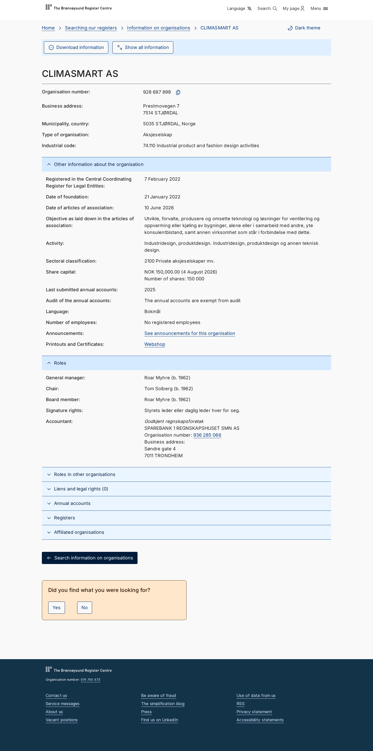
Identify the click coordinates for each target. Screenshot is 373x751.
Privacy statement (254, 711)
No (84, 607)
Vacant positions (62, 719)
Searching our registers (91, 27)
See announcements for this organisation (189, 333)
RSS (240, 703)
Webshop (154, 344)
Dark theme (307, 27)
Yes (57, 607)
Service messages (62, 703)
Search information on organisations (93, 557)
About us (54, 711)
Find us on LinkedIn (159, 719)
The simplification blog (162, 703)
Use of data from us (256, 695)
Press (146, 711)
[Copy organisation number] (178, 92)
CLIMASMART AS (219, 27)
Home (48, 27)
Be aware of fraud (158, 695)
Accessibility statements (260, 719)
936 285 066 (207, 435)
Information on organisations (158, 27)
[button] (240, 9)
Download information (80, 47)
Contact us (56, 695)
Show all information (147, 47)
